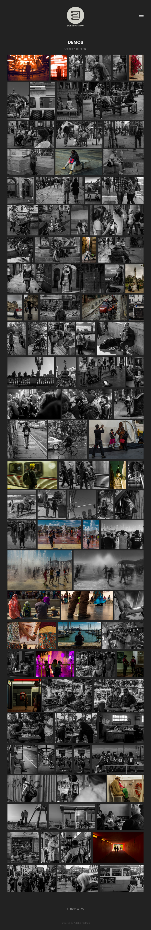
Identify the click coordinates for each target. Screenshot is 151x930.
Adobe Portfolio (82, 923)
